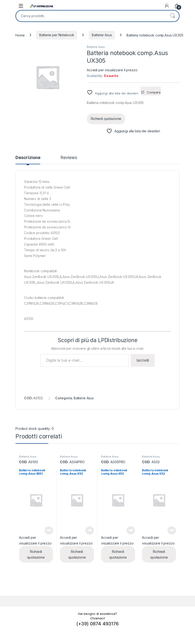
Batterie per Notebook (56, 35)
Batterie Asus (102, 35)
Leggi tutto (48, 530)
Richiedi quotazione (106, 119)
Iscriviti (142, 360)
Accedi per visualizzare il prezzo (112, 70)
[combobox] (91, 15)
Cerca (172, 15)
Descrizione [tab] (27, 157)
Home (19, 35)
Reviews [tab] (68, 157)
